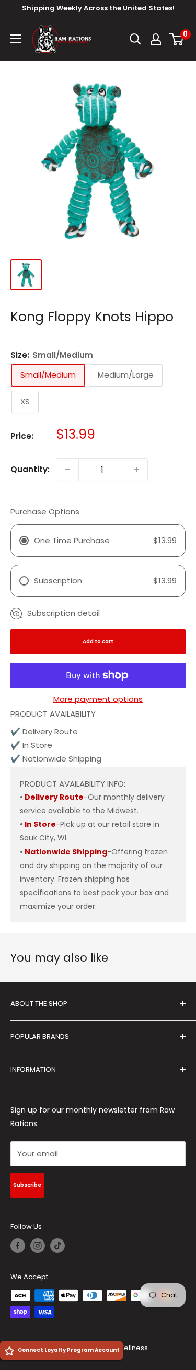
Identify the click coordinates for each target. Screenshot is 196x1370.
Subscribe (27, 1185)
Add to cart (98, 642)
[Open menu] (15, 38)
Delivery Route (54, 797)
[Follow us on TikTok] (57, 1245)
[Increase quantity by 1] (136, 470)
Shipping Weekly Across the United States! (98, 8)
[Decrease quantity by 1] (67, 470)
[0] (176, 39)
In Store (40, 824)
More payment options (98, 699)
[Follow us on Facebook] (17, 1245)
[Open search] (135, 39)
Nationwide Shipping (66, 852)
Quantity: (30, 469)
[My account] (156, 39)
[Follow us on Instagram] (37, 1245)
